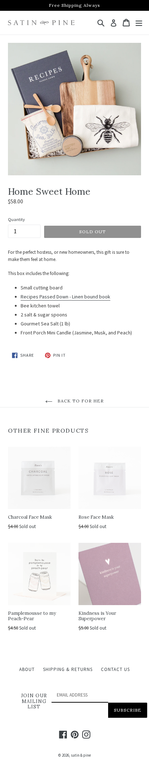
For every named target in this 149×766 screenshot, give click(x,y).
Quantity (16, 219)
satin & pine (81, 755)
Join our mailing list (34, 701)
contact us (115, 669)
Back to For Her (79, 401)
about (27, 669)
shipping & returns (68, 669)
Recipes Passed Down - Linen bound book (65, 296)
